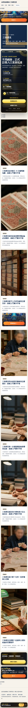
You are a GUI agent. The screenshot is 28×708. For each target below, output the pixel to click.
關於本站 (15, 694)
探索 (2, 5)
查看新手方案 (14, 105)
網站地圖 (20, 694)
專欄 (9, 5)
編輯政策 (9, 694)
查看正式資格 (14, 661)
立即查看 (21, 704)
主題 (6, 5)
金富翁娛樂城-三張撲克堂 (9, 2)
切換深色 (17, 5)
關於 (13, 5)
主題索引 (3, 694)
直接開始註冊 (14, 101)
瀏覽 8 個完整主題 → (7, 46)
